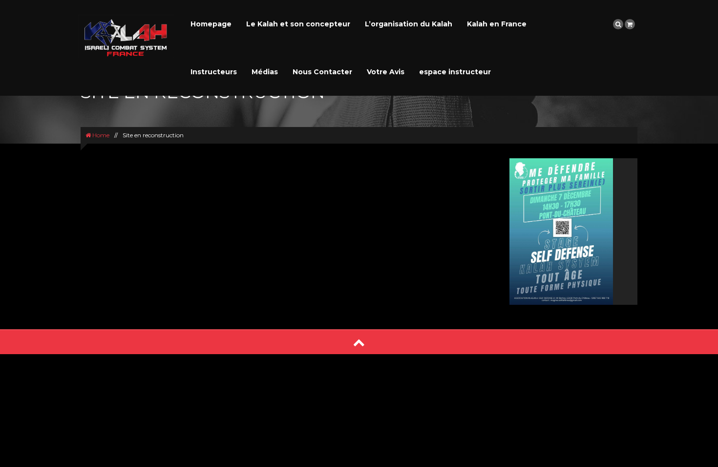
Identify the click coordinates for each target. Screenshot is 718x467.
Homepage (211, 24)
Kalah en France (497, 24)
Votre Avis (385, 71)
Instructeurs (213, 71)
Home (100, 135)
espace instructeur (455, 71)
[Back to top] (359, 342)
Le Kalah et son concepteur (298, 24)
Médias (265, 71)
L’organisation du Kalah (408, 24)
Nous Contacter (322, 71)
